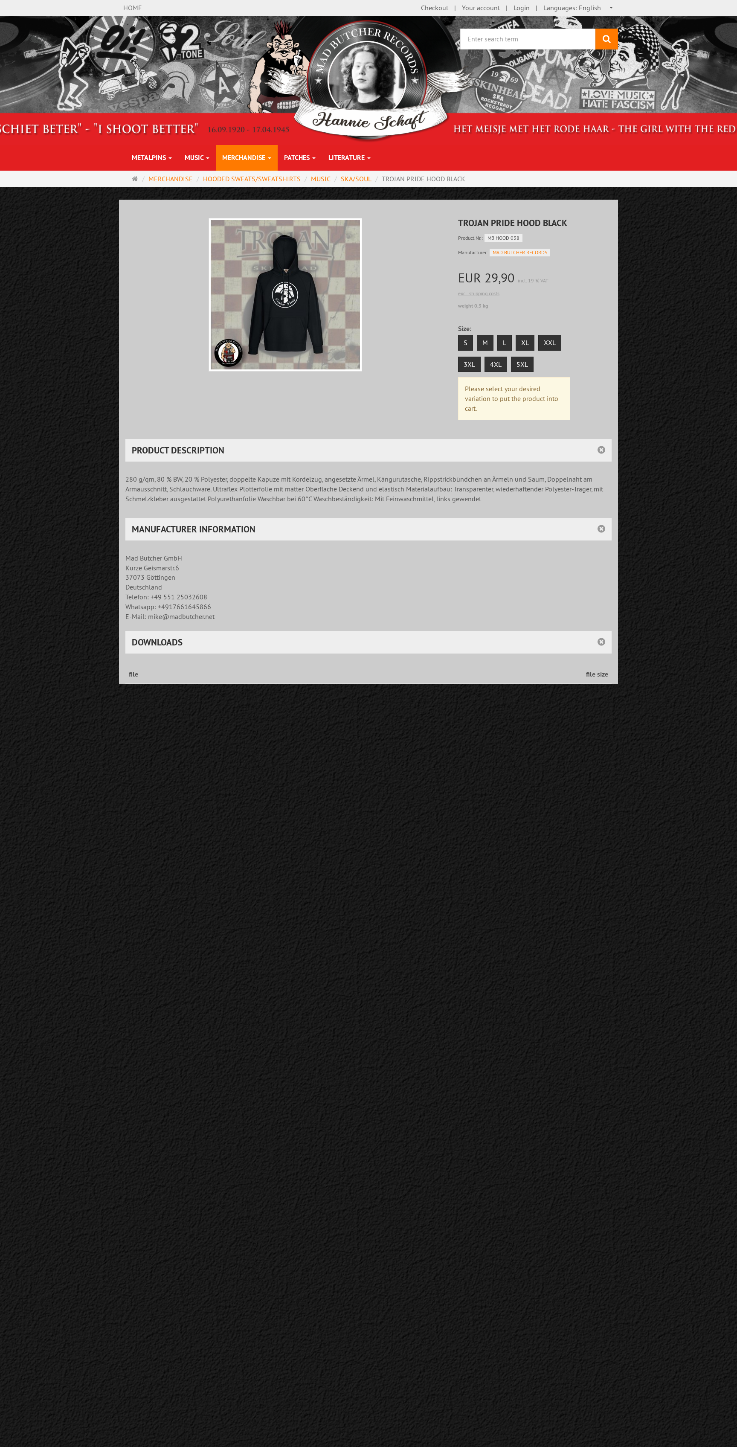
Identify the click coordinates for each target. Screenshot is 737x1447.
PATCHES (297, 157)
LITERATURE (347, 157)
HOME (132, 7)
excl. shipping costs (478, 293)
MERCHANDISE (244, 157)
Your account (481, 7)
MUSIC (195, 157)
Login (522, 7)
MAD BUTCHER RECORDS (520, 252)
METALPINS (150, 157)
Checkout (434, 7)
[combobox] (578, 8)
